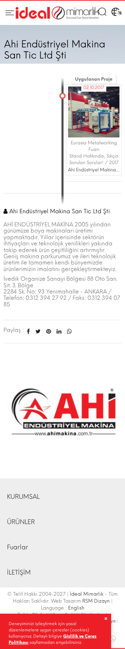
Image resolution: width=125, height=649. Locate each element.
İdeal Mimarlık (86, 594)
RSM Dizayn (96, 601)
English (76, 608)
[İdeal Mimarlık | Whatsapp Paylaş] (68, 331)
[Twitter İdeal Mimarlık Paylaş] (38, 331)
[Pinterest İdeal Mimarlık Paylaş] (48, 331)
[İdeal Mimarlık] (57, 13)
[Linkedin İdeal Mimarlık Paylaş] (59, 331)
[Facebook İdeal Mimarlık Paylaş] (28, 331)
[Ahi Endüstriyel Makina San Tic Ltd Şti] (62, 410)
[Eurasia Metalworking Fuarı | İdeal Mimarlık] (93, 111)
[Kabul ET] (106, 618)
